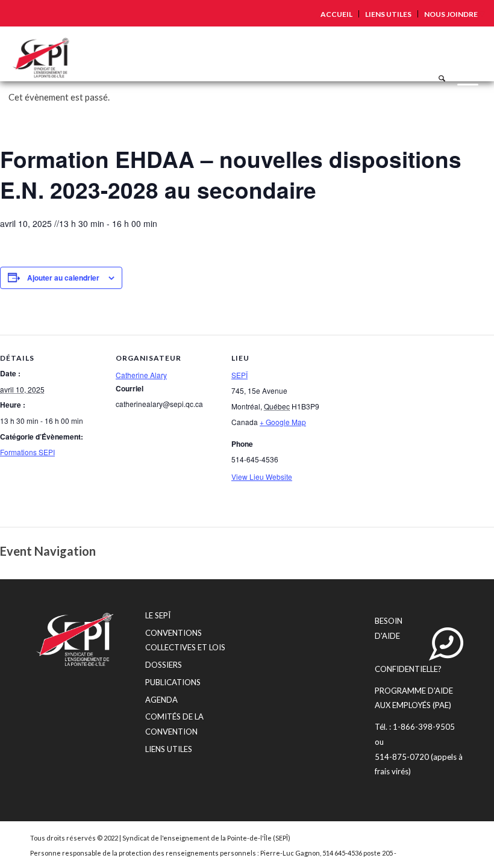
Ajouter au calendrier (63, 277)
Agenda (161, 699)
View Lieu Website (261, 476)
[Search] (436, 53)
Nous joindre (451, 14)
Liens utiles (388, 14)
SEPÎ (239, 375)
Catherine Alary (141, 375)
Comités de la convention (174, 724)
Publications (173, 682)
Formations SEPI (27, 452)
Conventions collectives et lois (185, 640)
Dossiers (163, 665)
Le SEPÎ (157, 615)
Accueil (336, 14)
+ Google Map (283, 422)
